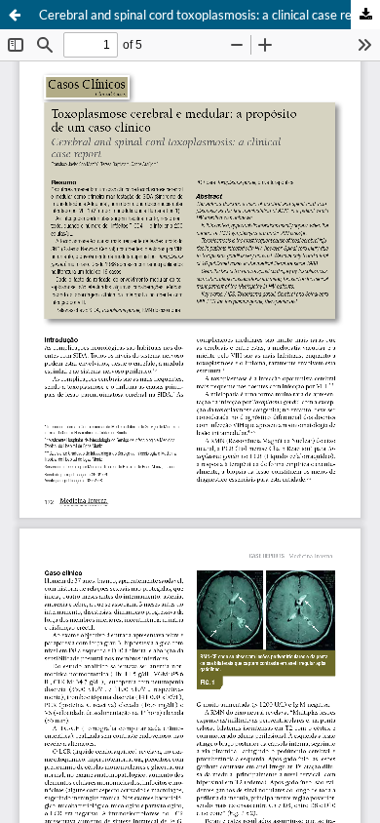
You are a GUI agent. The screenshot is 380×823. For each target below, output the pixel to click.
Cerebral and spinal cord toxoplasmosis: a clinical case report (207, 14)
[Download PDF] (365, 14)
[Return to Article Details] (14, 14)
